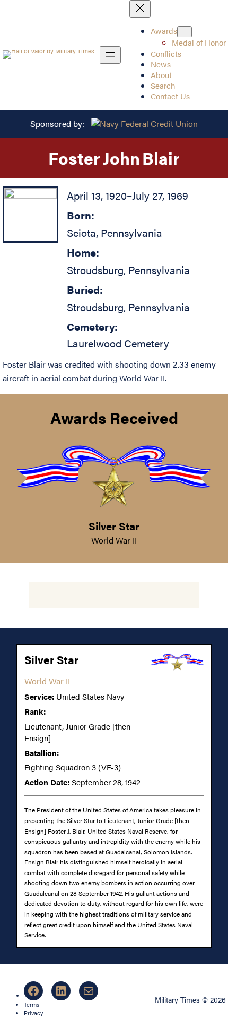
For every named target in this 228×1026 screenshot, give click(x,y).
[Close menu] (140, 9)
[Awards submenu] (184, 31)
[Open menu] (110, 55)
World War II (114, 540)
